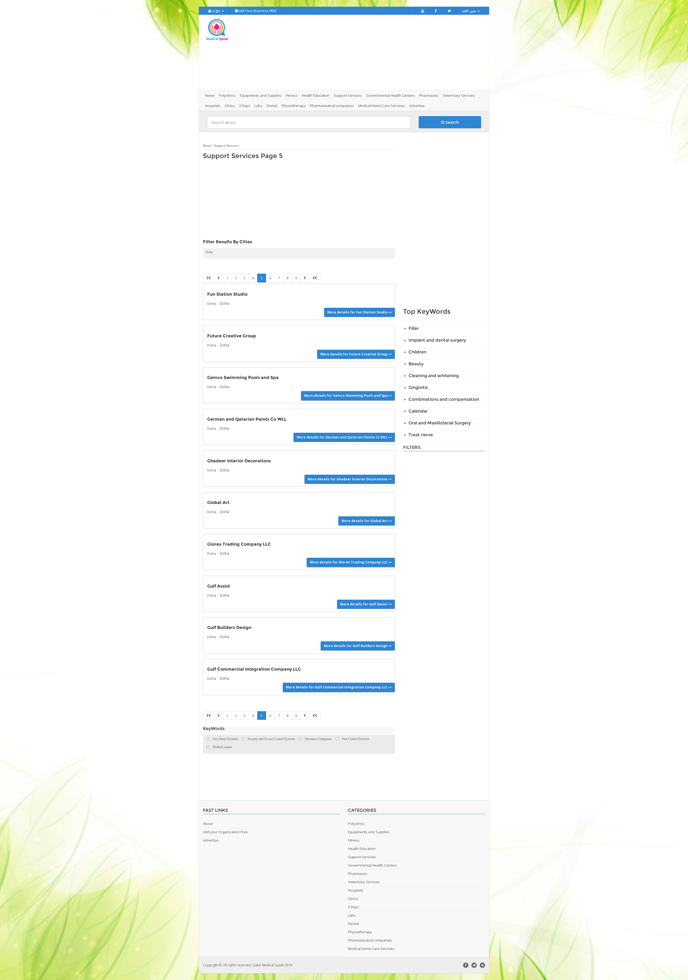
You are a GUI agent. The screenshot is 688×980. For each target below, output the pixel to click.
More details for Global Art (365, 520)
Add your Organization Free (225, 831)
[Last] (314, 278)
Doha (209, 252)
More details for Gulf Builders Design (356, 645)
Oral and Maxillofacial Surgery (439, 422)
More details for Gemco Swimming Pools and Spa (346, 395)
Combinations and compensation (443, 399)
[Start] (208, 278)
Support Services (226, 146)
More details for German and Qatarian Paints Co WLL (342, 437)
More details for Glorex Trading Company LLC (349, 562)
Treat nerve (420, 434)
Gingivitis (418, 387)
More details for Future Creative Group (354, 354)
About (208, 823)
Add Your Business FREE (257, 10)
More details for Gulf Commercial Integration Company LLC (337, 687)
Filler (413, 328)
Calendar (418, 411)
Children (417, 352)
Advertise (417, 105)
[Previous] (218, 278)
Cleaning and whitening (433, 375)
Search (452, 122)
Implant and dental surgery (437, 340)
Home (210, 95)
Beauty (416, 363)
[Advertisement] (374, 52)
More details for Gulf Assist (364, 604)
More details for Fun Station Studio (357, 312)
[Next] (304, 278)
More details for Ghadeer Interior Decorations (348, 479)
